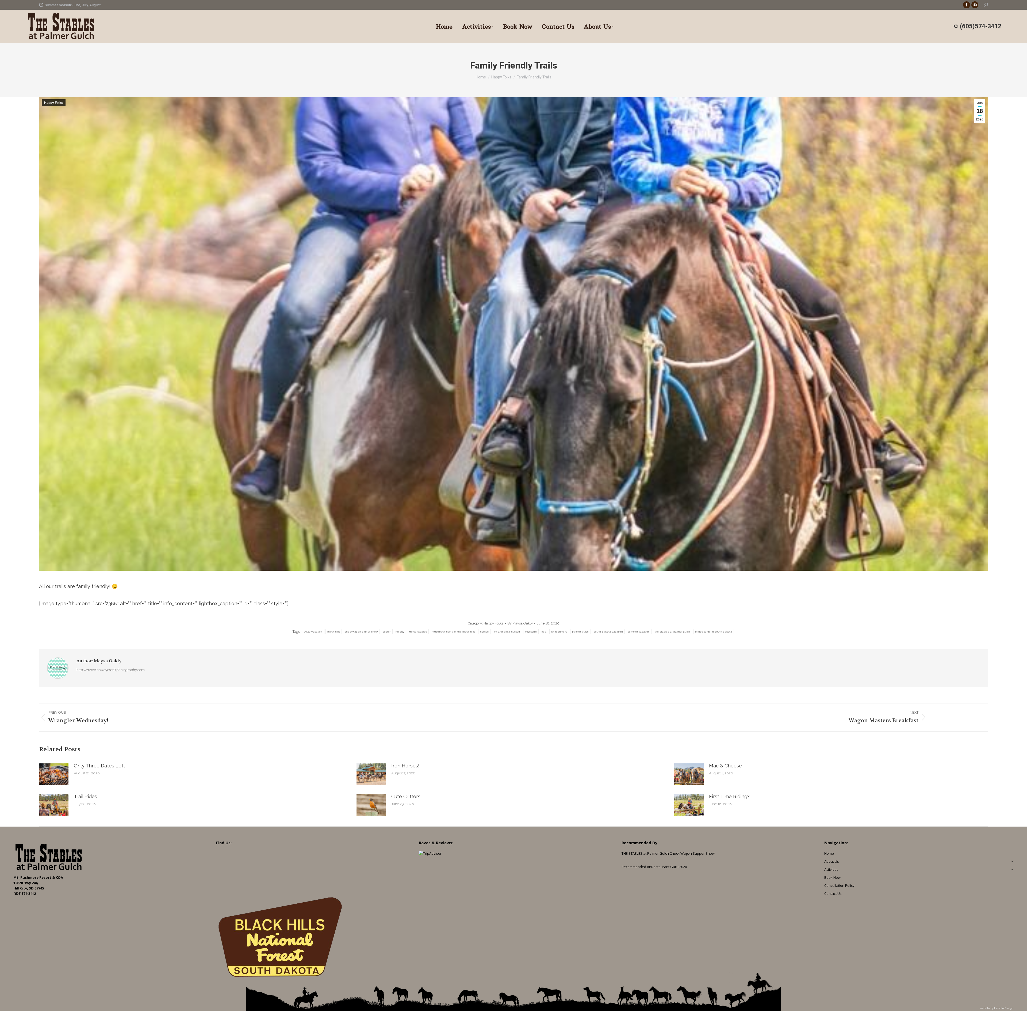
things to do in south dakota (713, 631)
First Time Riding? (729, 796)
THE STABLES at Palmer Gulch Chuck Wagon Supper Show (668, 853)
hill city (400, 631)
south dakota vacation (608, 631)
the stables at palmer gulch (672, 631)
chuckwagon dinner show (361, 631)
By (520, 623)
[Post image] (53, 774)
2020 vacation (313, 631)
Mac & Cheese (725, 765)
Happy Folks (53, 103)
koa (544, 631)
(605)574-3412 (980, 26)
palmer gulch (580, 631)
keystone (531, 631)
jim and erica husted (507, 631)
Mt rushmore (559, 631)
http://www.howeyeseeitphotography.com (110, 670)
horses (484, 631)
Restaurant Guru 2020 (669, 866)
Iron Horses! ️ (406, 765)
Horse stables (418, 631)
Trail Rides (85, 796)
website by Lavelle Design (997, 1008)
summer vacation (639, 631)
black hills (333, 631)
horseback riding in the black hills (453, 631)
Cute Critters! (406, 796)
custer (387, 631)
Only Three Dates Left (99, 765)
